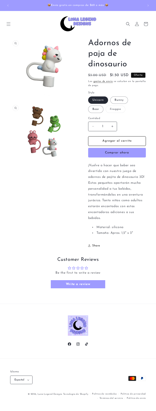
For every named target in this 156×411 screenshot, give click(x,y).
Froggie (117, 110)
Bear (95, 109)
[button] (8, 24)
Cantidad (94, 118)
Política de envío (136, 398)
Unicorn (98, 100)
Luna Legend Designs (50, 394)
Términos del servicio (111, 398)
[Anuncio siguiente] (148, 5)
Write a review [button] (78, 284)
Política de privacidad (133, 394)
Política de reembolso (104, 394)
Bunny (119, 100)
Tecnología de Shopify (75, 394)
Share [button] (96, 245)
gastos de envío (103, 81)
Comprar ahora (117, 152)
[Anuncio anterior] (7, 5)
